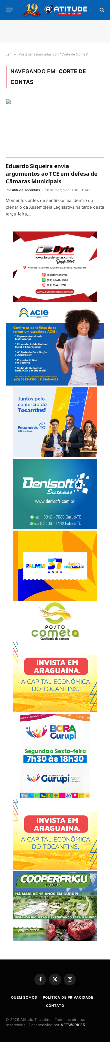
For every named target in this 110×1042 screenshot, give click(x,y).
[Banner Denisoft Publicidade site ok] (55, 527)
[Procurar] (101, 10)
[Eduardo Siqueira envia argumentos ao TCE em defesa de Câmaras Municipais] (55, 128)
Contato (55, 1005)
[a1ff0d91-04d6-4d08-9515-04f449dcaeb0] (55, 455)
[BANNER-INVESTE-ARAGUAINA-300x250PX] (55, 710)
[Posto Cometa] (55, 638)
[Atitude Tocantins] (55, 10)
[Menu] (9, 10)
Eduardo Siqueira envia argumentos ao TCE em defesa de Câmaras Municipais (52, 173)
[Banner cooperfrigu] (55, 939)
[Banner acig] (55, 384)
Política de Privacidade (68, 997)
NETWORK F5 (73, 1025)
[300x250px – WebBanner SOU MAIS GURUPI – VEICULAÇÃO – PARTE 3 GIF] (55, 796)
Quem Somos (24, 997)
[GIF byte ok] (55, 300)
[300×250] (55, 599)
